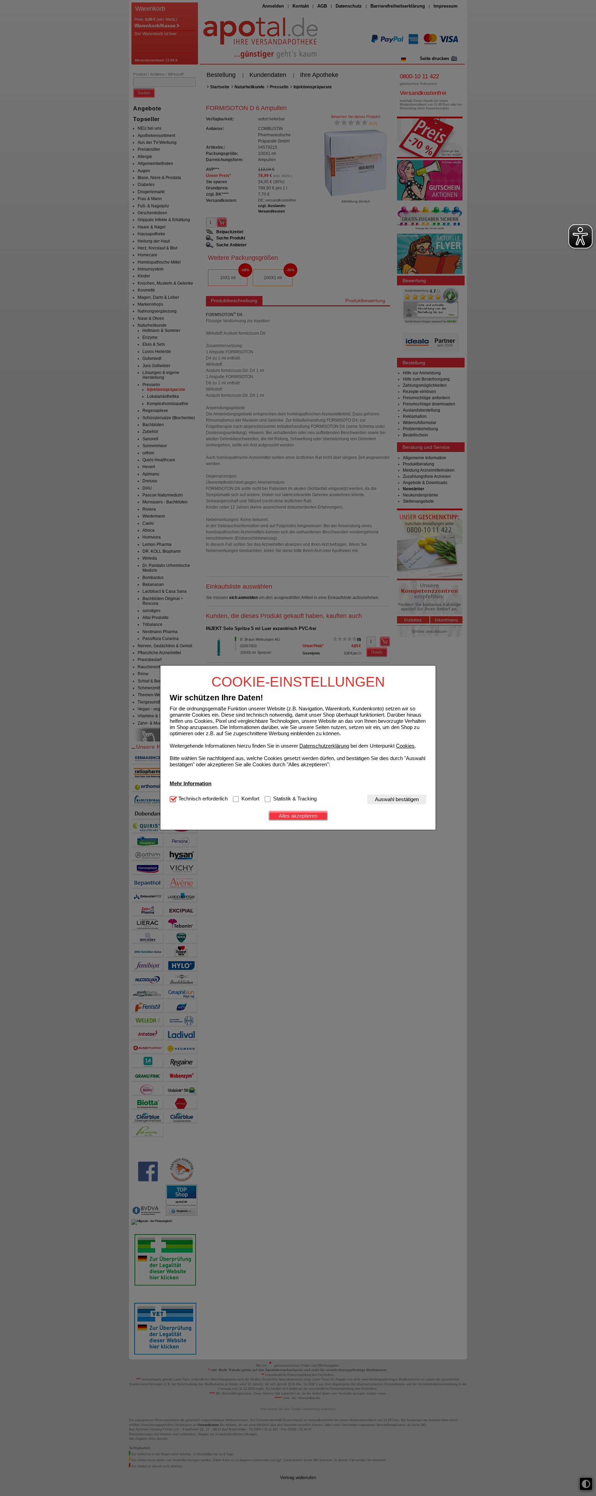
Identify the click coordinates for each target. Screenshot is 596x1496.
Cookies (405, 746)
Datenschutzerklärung (324, 746)
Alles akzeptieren (298, 816)
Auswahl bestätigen (397, 800)
